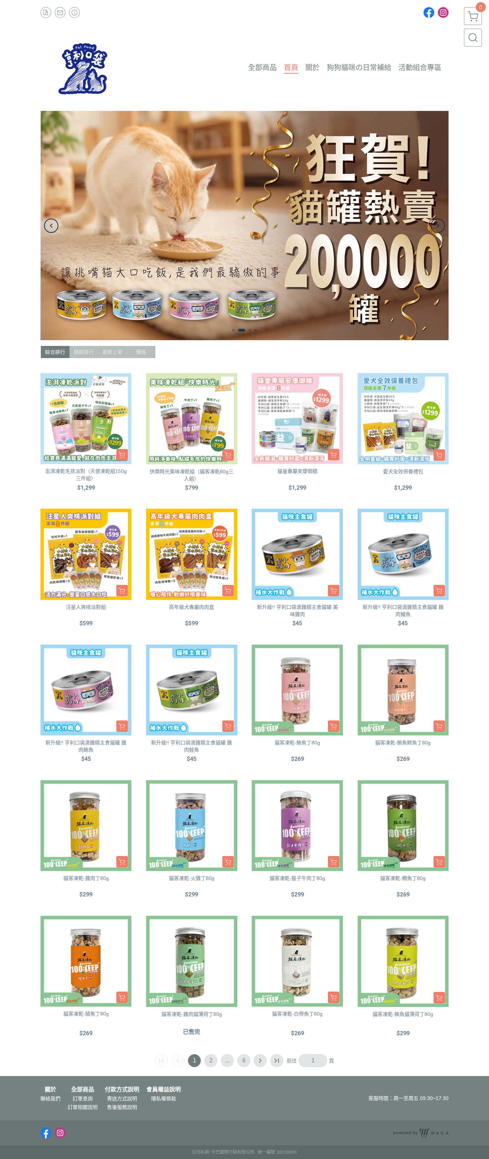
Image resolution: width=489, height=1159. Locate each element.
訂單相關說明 (83, 1107)
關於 (50, 1089)
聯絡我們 (50, 1098)
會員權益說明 (163, 1089)
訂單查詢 (83, 1098)
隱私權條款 (163, 1098)
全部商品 (82, 1089)
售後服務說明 (122, 1107)
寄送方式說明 (122, 1098)
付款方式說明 (122, 1089)
